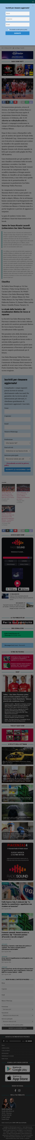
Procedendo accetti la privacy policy (18, 29)
